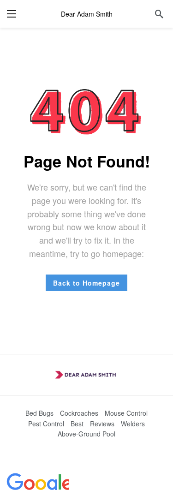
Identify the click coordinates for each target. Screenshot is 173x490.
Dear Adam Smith (87, 13)
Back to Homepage (86, 282)
